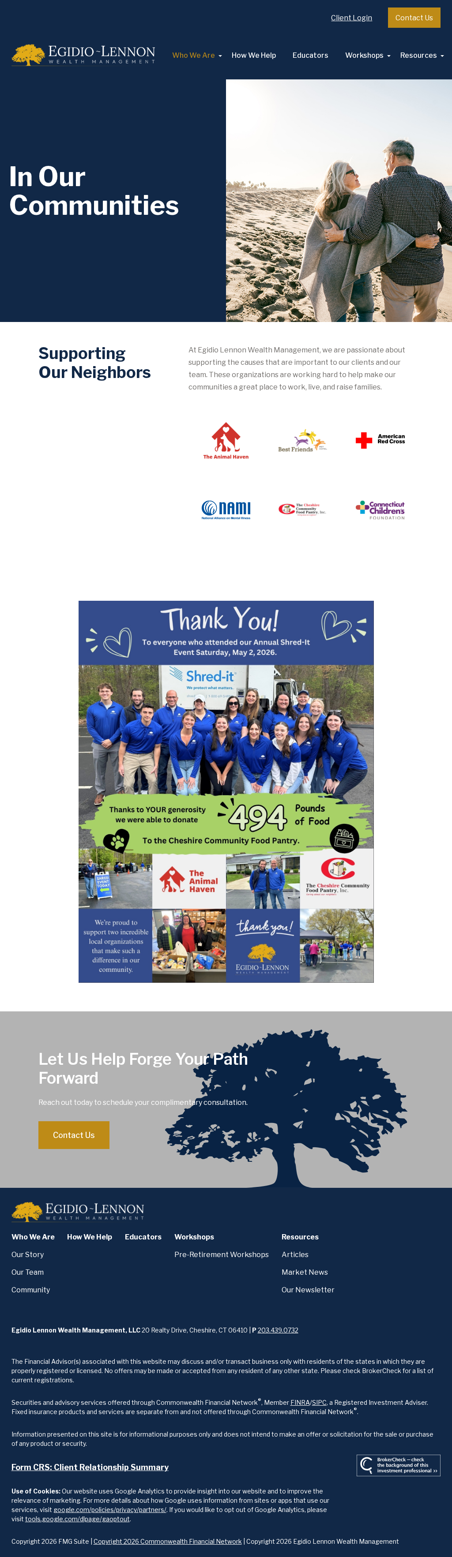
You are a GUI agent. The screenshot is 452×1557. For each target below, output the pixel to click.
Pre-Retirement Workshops (221, 1254)
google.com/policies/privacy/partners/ (109, 1509)
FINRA (300, 1402)
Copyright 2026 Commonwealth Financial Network (168, 1541)
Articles (295, 1254)
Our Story (27, 1254)
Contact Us (414, 18)
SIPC (319, 1402)
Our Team (27, 1272)
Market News (305, 1272)
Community (30, 1290)
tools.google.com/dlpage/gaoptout (77, 1519)
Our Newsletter (308, 1290)
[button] (193, 55)
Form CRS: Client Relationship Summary (90, 1467)
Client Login (351, 18)
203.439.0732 (278, 1330)
